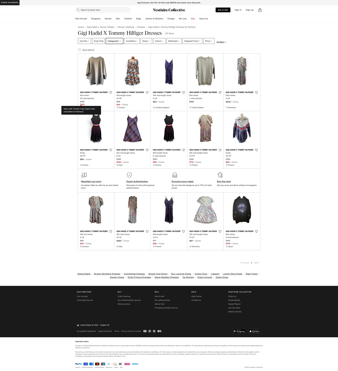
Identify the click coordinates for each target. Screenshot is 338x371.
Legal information (105, 331)
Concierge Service (85, 300)
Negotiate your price (91, 181)
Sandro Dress (117, 277)
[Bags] (143, 19)
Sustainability (234, 300)
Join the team (234, 307)
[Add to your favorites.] (110, 92)
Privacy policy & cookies (131, 331)
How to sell (159, 296)
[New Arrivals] (89, 19)
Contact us (196, 300)
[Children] (134, 19)
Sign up (250, 9)
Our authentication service (129, 300)
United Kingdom (87, 367)
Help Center (196, 296)
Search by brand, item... (91, 9)
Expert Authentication (137, 181)
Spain (116, 367)
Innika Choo (201, 274)
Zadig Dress (222, 277)
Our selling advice (162, 300)
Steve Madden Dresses (166, 277)
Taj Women (188, 277)
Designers (95, 18)
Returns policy (124, 304)
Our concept (82, 296)
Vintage (170, 18)
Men (118, 18)
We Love (183, 18)
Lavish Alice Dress (232, 274)
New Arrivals (81, 18)
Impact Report (234, 304)
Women (108, 18)
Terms (116, 331)
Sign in (238, 9)
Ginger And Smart (157, 274)
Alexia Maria (83, 274)
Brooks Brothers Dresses (107, 274)
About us (232, 296)
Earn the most (224, 181)
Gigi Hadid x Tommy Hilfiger (100, 27)
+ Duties (124, 104)
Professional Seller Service (166, 307)
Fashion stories (234, 311)
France (77, 367)
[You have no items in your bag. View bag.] (260, 10)
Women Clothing (126, 27)
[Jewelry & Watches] (165, 19)
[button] (260, 10)
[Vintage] (177, 19)
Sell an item (223, 9)
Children (128, 18)
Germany (109, 367)
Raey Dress (252, 274)
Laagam (215, 274)
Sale (193, 18)
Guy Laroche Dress (181, 274)
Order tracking (124, 296)
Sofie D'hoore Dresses (139, 277)
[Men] (122, 19)
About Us (203, 18)
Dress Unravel (204, 277)
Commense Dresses (134, 274)
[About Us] (210, 19)
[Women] (114, 19)
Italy (121, 367)
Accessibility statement (86, 331)
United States (99, 367)
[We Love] (189, 19)
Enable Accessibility (9, 2)
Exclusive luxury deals (183, 181)
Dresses (141, 27)
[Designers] (103, 19)
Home (81, 27)
